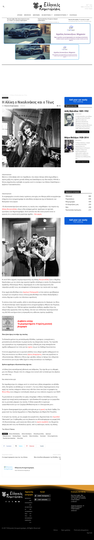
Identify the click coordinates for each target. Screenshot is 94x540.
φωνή (43, 409)
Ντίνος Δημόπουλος (53, 436)
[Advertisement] (47, 78)
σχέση (30, 347)
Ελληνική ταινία (7, 436)
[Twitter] (12, 502)
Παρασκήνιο (5, 95)
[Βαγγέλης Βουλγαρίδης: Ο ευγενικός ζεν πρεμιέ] (65, 20)
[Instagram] (9, 502)
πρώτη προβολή (42, 422)
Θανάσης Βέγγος (17, 436)
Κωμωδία (25, 436)
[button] (3, 6)
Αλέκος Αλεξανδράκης (14, 433)
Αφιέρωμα (48, 433)
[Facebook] (6, 502)
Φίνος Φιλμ (6, 392)
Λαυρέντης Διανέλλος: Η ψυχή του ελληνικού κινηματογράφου (77, 507)
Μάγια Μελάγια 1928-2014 (76, 137)
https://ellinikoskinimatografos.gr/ (22, 470)
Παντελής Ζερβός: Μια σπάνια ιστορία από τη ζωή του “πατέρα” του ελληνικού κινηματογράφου (78, 497)
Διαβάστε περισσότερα (82, 131)
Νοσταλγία (43, 436)
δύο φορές (38, 214)
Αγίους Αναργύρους (34, 354)
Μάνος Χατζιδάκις (33, 436)
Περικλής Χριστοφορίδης (9, 438)
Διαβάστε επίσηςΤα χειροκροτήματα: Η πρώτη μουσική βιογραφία (35, 324)
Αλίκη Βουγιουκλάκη (39, 433)
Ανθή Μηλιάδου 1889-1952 (76, 111)
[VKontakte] (16, 502)
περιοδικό (56, 417)
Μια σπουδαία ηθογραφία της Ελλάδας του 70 (47, 458)
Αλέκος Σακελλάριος (27, 433)
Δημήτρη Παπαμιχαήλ (30, 292)
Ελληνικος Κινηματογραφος (11, 105)
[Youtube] (19, 502)
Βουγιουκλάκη (44, 280)
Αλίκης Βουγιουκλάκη (9, 209)
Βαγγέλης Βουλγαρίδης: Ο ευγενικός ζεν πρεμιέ (79, 19)
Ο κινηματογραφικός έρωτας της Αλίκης (15, 457)
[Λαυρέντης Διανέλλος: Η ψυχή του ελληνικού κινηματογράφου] (35, 20)
